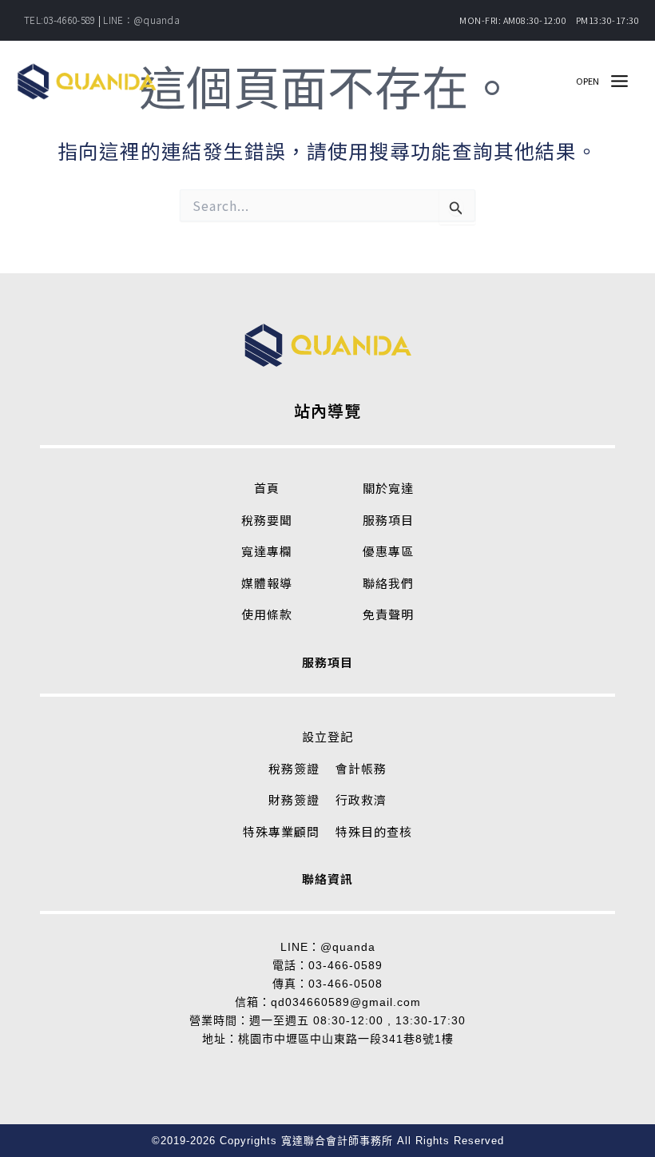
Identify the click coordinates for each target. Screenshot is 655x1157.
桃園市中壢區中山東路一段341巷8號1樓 (346, 1038)
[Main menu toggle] (619, 81)
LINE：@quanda (141, 19)
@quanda (347, 946)
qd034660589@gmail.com (346, 1002)
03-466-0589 (345, 965)
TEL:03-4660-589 (60, 19)
